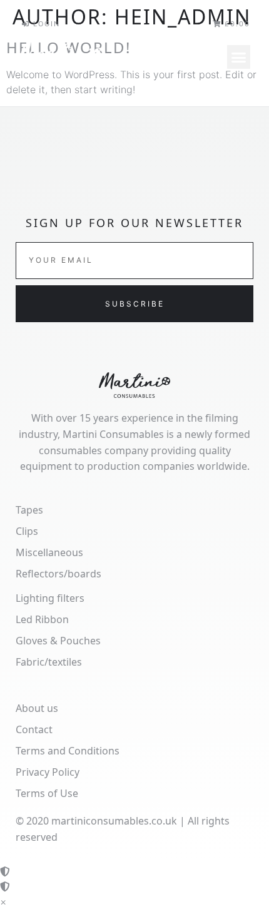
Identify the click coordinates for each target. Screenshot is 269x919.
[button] (239, 57)
